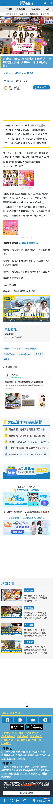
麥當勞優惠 (31, 348)
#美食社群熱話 (40, 767)
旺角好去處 (7, 740)
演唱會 (8, 9)
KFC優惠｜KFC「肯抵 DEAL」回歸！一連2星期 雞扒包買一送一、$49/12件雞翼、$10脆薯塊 (35, 601)
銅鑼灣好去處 (8, 736)
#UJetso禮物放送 (10, 773)
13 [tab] (23, 23)
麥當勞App (10, 353)
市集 (14, 733)
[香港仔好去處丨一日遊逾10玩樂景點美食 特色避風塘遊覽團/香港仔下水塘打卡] (11, 634)
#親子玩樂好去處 (9, 770)
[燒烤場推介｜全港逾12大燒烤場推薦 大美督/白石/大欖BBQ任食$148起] (11, 617)
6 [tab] (34, 16)
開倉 (20, 733)
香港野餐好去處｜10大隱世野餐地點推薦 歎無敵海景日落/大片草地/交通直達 (35, 651)
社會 (17, 740)
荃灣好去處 (36, 736)
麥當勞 (17, 348)
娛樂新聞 (34, 13)
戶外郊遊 (28, 624)
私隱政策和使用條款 (31, 785)
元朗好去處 (22, 736)
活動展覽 (6, 733)
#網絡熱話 (6, 776)
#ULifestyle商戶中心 (30, 773)
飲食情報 (16, 73)
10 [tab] (28, 20)
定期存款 (44, 13)
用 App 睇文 (42, 87)
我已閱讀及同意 (26, 792)
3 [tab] (25, 16)
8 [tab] (23, 20)
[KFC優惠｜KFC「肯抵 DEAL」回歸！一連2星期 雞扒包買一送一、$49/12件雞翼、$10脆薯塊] (11, 600)
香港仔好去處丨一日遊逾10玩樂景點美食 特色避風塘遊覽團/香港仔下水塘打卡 (35, 634)
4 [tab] (28, 16)
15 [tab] (28, 23)
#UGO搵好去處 (8, 767)
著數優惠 (39, 353)
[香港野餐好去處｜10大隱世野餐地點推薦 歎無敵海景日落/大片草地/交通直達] (11, 651)
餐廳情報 (28, 73)
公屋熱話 (23, 13)
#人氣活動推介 (24, 767)
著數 (7, 348)
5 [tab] (31, 16)
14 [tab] (25, 23)
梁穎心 (10, 81)
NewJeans (25, 353)
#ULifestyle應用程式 (29, 770)
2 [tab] (23, 16)
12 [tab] (34, 20)
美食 (7, 359)
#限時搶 (45, 770)
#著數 (44, 773)
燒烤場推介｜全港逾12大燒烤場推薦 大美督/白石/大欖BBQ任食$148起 (35, 615)
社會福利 (6, 743)
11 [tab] (31, 20)
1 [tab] (20, 16)
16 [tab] (31, 23)
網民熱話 (5, 752)
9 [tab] (25, 20)
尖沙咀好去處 (32, 733)
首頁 (5, 73)
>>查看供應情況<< (28, 243)
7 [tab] (20, 20)
